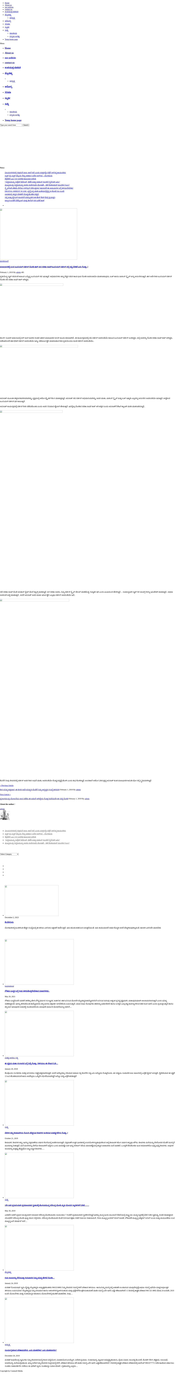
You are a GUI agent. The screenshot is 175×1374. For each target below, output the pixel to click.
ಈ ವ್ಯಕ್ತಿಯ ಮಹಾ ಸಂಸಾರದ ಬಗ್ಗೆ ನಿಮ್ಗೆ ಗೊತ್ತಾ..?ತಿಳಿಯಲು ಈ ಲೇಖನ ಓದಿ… (31, 1063)
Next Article (5, 795)
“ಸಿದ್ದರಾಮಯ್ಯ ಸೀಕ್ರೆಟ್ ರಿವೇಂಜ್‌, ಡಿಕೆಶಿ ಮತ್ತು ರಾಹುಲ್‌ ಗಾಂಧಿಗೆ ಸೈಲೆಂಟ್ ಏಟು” (32, 182)
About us (8, 5)
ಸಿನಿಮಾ (7, 24)
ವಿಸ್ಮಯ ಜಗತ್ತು (15, 36)
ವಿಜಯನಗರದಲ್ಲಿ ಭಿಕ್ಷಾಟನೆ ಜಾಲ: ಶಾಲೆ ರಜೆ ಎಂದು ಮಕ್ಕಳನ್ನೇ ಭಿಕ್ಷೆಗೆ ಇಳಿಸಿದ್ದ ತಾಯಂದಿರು (35, 173)
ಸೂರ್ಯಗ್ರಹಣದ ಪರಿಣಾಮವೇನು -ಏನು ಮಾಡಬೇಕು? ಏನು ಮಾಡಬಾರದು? (31, 1350)
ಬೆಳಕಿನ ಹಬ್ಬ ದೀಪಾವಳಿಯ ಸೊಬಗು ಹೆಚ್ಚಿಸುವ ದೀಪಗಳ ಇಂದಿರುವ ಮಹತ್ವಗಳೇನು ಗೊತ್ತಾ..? (36, 1133)
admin (18, 272)
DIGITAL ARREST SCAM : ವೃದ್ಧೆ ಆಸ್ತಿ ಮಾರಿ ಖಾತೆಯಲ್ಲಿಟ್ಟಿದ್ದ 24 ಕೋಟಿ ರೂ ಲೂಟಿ (34, 191)
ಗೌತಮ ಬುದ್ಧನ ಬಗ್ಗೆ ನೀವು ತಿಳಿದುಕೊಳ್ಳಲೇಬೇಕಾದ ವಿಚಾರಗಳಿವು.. (27, 991)
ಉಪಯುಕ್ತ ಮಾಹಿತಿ (11, 12)
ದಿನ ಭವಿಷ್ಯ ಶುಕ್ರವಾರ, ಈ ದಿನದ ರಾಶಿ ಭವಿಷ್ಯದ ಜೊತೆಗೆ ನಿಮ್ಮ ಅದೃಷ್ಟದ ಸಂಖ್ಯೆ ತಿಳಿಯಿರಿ (29, 790)
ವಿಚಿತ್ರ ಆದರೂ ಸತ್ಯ (11, 1058)
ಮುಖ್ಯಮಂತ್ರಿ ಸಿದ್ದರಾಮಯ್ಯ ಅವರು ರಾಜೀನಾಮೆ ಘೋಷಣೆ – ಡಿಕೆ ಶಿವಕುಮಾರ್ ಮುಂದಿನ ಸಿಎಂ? (37, 185)
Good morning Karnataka (9, 163)
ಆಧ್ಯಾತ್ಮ (12, 18)
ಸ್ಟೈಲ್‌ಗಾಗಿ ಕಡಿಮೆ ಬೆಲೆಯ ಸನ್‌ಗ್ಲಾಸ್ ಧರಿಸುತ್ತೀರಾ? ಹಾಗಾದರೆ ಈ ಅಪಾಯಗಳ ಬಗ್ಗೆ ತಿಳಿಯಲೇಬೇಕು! (39, 188)
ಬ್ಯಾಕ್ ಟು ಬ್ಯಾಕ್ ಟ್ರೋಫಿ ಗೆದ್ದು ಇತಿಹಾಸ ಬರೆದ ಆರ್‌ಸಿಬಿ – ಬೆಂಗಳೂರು (28, 176)
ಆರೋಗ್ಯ (8, 21)
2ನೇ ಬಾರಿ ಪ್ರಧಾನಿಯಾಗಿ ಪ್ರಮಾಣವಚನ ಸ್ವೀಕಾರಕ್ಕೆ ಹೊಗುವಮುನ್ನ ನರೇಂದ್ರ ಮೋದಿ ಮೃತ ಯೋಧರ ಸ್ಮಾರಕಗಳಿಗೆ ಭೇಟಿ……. (47, 1205)
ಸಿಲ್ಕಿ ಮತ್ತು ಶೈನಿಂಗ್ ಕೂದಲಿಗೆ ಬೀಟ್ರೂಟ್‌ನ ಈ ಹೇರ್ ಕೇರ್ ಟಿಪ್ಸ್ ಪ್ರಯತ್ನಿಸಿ (30, 197)
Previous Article (6, 785)
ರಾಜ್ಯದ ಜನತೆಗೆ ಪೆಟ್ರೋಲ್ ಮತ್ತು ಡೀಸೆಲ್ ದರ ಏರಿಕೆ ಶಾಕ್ (24, 200)
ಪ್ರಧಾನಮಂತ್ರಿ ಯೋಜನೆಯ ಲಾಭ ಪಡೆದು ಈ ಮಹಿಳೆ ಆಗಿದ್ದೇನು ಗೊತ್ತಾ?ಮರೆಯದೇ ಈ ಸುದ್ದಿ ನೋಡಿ (34, 799)
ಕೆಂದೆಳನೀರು (9, 922)
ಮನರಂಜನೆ (4, 261)
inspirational (9, 986)
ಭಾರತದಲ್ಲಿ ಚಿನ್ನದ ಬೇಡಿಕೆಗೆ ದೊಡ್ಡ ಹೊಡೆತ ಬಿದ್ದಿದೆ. (22, 194)
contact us (8, 9)
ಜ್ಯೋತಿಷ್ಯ (8, 15)
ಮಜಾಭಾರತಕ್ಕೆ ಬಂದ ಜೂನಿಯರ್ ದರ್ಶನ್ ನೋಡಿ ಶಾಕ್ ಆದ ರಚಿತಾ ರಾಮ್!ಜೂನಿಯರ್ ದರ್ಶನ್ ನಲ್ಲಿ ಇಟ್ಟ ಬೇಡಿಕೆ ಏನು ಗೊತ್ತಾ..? (44, 267)
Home (7, 3)
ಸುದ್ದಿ (6, 30)
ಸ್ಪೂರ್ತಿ (7, 27)
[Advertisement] (87, 144)
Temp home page (11, 39)
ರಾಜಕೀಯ (13, 33)
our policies (9, 7)
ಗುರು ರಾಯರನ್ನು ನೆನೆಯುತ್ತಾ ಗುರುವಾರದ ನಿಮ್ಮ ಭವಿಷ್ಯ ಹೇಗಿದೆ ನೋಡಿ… (30, 1278)
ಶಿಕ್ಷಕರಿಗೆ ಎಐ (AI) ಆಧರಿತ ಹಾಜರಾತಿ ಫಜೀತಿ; (20, 179)
